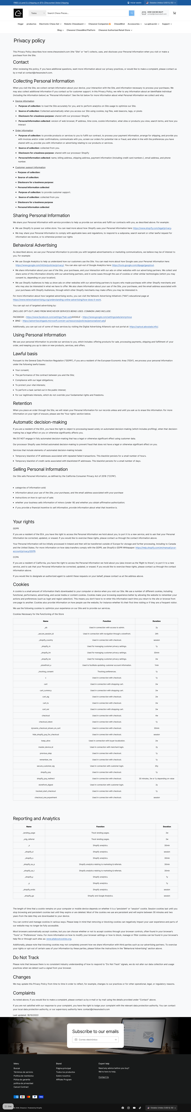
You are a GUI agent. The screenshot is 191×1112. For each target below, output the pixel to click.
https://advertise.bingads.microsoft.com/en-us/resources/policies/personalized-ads (64, 320)
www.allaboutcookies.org (58, 939)
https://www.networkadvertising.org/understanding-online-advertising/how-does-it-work (57, 299)
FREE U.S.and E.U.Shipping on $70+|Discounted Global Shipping (41, 3)
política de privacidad (23, 1083)
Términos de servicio (23, 1072)
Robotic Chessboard (73, 24)
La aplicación (151, 24)
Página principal (63, 1068)
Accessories (133, 24)
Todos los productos (65, 1072)
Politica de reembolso (24, 1076)
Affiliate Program (64, 1079)
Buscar (17, 1068)
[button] (174, 13)
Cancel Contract (21, 1087)
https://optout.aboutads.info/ (144, 326)
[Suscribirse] (116, 1039)
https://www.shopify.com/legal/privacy (152, 228)
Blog (59, 30)
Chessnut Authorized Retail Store (114, 30)
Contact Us (104, 1077)
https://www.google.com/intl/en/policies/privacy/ (40, 265)
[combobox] (91, 13)
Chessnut (23, 1108)
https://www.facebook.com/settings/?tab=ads (49, 317)
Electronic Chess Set (49, 24)
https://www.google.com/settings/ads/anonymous (107, 317)
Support (166, 24)
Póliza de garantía (22, 1079)
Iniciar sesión (135, 3)
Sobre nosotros (63, 1076)
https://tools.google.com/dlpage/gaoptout (133, 265)
